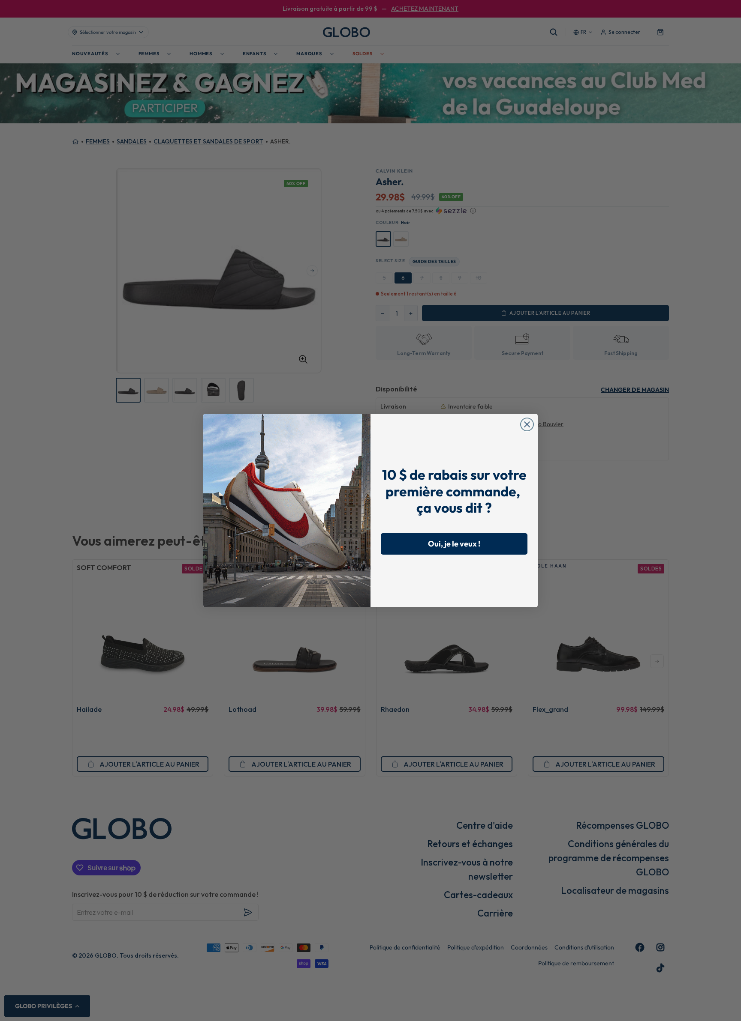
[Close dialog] (527, 424)
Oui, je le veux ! (454, 544)
